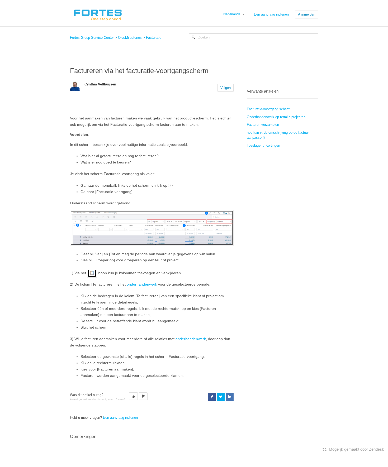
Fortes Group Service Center (92, 38)
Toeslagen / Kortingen (263, 145)
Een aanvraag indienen (271, 14)
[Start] (97, 13)
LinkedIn (230, 397)
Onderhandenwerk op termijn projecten (276, 117)
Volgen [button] (225, 88)
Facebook (212, 397)
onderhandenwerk (142, 284)
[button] (133, 396)
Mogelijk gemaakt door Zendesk (356, 449)
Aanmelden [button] (306, 14)
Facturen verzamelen (263, 125)
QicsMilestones (130, 38)
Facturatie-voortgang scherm (269, 109)
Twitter (221, 397)
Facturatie (153, 38)
